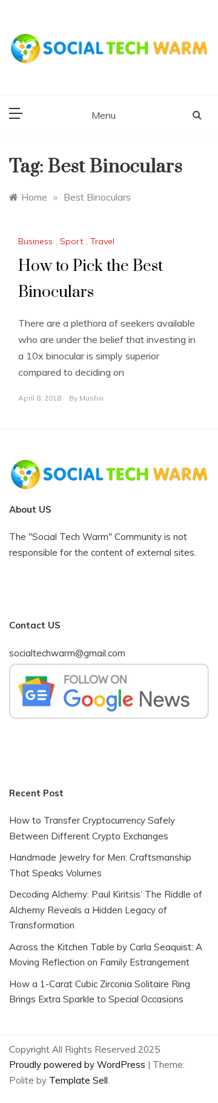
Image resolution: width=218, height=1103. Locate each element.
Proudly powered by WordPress (78, 1064)
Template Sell (78, 1080)
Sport (71, 241)
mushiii (91, 397)
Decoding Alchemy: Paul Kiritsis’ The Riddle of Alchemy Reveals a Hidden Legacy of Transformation (105, 909)
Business (35, 241)
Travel (102, 241)
